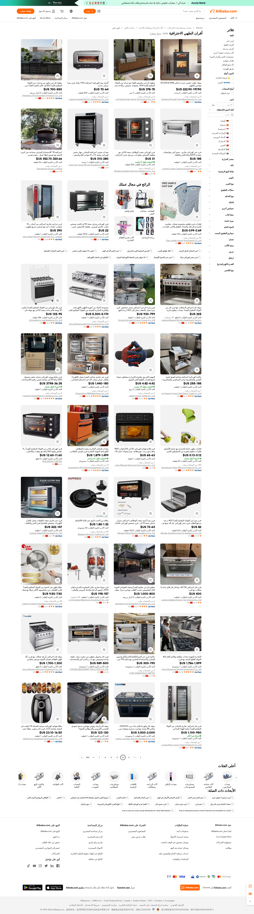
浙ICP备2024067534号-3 (202, 909)
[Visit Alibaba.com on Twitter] (46, 866)
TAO (150, 900)
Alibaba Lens (220, 887)
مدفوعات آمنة (182, 831)
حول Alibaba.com (223, 825)
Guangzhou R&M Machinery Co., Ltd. (91, 393)
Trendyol (158, 900)
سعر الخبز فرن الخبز (195, 798)
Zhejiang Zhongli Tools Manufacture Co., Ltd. (181, 99)
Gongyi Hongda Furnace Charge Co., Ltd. (136, 320)
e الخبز (59, 798)
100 (87, 757)
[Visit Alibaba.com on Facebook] (58, 866)
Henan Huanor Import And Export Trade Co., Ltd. (180, 393)
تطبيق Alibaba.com (75, 887)
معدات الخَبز (129, 28)
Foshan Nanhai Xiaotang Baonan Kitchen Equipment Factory (180, 320)
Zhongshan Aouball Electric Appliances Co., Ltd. (87, 99)
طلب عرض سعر (138, 837)
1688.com (96, 900)
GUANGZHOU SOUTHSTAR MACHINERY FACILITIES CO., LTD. (87, 669)
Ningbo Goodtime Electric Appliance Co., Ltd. (134, 171)
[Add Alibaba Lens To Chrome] (190, 887)
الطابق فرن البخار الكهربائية (97, 257)
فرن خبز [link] (116, 28)
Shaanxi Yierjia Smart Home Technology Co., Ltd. (134, 99)
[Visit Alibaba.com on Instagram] (40, 866)
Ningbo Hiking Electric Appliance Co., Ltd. (136, 533)
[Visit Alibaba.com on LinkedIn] (52, 866)
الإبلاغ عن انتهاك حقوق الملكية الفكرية (87, 853)
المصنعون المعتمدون (137, 831)
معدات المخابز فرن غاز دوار (220, 804)
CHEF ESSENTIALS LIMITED (142, 673)
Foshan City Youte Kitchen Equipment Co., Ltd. (87, 165)
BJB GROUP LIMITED (52, 461)
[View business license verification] (153, 909)
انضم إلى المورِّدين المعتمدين (47, 848)
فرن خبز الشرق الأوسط (163, 257)
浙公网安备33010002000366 (175, 909)
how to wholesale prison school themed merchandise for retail (205, 811)
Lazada (127, 900)
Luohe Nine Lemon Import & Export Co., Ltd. (181, 745)
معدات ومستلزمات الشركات (179, 28)
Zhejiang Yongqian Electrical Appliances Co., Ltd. (87, 236)
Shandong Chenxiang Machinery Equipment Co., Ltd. (87, 600)
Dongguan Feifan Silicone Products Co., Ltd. (181, 467)
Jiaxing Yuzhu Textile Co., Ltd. (142, 396)
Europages (170, 900)
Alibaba (199, 28)
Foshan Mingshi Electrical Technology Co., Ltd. (134, 465)
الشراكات (55, 853)
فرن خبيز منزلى (181, 804)
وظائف (228, 848)
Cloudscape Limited (99, 739)
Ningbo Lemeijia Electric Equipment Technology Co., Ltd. (41, 739)
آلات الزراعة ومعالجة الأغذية (151, 28)
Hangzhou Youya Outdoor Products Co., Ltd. (42, 95)
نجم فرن (198, 804)
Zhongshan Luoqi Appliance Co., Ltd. (45, 320)
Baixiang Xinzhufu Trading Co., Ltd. (93, 534)
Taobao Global (139, 900)
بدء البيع (56, 837)
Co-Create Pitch (223, 837)
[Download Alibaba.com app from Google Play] (32, 887)
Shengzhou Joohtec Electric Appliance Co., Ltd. (134, 739)
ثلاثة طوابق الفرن (164, 251)
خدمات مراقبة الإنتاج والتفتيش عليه (173, 853)
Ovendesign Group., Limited (49, 169)
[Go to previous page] (140, 757)
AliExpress (85, 900)
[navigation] (220, 393)
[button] (99, 11)
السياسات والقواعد (180, 859)
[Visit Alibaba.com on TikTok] (28, 866)
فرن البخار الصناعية (141, 798)
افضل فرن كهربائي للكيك (137, 804)
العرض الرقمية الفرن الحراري (138, 251)
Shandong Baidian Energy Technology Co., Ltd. (180, 600)
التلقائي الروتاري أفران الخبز (37, 798)
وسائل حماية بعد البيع (179, 848)
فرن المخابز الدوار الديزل (188, 251)
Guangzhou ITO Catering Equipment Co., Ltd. (88, 467)
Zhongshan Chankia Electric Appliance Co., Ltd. (41, 396)
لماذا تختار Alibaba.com (221, 831)
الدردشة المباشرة (95, 837)
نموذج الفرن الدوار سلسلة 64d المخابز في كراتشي (89, 798)
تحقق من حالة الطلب (51, 842)
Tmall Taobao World (112, 900)
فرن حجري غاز (160, 804)
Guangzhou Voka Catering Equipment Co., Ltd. (180, 169)
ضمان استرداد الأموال (179, 837)
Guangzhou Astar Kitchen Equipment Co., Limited (41, 236)
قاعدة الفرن (121, 798)
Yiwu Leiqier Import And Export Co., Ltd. (183, 240)
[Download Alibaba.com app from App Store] (54, 887)
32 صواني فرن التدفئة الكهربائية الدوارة (131, 257)
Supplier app (123, 887)
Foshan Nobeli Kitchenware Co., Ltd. (45, 533)
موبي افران (85, 804)
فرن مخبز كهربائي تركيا (189, 257)
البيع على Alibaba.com (50, 831)
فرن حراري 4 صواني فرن (221, 798)
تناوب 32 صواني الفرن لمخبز (83, 251)
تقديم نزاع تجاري (95, 842)
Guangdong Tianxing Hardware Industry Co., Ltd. (41, 604)
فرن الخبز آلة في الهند (110, 251)
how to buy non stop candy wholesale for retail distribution (146, 811)
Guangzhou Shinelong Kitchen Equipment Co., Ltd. (87, 324)
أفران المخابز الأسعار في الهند (168, 798)
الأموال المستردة (95, 848)
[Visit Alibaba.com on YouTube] (34, 866)
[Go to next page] (81, 757)
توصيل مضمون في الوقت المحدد (174, 842)
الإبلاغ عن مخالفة (95, 859)
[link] (250, 886)
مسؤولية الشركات (223, 842)
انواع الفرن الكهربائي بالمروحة (108, 804)
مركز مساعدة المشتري (93, 831)
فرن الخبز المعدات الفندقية (54, 251)
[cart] (61, 11)
